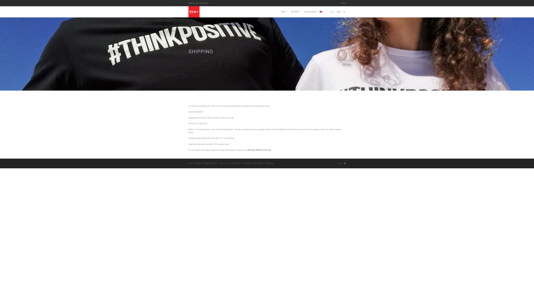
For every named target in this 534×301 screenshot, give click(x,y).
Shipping (269, 163)
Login (190, 3)
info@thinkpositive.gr (259, 150)
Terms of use (210, 163)
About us (224, 163)
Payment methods (253, 163)
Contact (236, 163)
